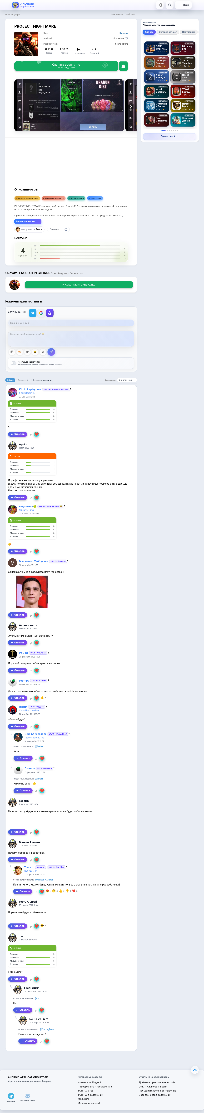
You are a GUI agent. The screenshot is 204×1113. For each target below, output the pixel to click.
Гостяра (24, 680)
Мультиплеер (77, 198)
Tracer (39, 229)
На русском (96, 198)
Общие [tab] (10, 380)
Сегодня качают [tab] (168, 32)
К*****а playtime (30, 389)
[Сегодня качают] (167, 130)
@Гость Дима (47, 1029)
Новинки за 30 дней (89, 1082)
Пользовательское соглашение (157, 1090)
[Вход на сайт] (160, 5)
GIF (27, 352)
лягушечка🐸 (27, 506)
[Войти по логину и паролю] (50, 313)
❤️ (36, 434)
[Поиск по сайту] (170, 5)
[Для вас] (163, 130)
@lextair (39, 746)
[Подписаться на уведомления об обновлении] (123, 66)
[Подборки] (175, 130)
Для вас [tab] (149, 32)
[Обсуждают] (171, 130)
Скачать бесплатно (66, 66)
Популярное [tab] (188, 32)
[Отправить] (51, 352)
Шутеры (16, 14)
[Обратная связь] (27, 1096)
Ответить (19, 434)
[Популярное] (169, 130)
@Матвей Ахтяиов (44, 879)
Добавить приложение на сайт (157, 1082)
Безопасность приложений (155, 1094)
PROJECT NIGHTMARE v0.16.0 (78, 284)
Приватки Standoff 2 (54, 198)
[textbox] (71, 339)
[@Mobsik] (11, 1096)
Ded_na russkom (35, 734)
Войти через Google (41, 313)
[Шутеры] (173, 130)
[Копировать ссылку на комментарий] (31, 435)
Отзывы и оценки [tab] (42, 380)
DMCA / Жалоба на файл (153, 1086)
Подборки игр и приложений (95, 1086)
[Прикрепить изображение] (12, 352)
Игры (7, 14)
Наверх (195, 1070)
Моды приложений (89, 1103)
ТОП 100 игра (85, 1090)
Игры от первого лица (28, 198)
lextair (23, 706)
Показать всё (168, 136)
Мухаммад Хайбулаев (33, 561)
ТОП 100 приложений (90, 1094)
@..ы (37, 998)
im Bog (23, 653)
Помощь (54, 229)
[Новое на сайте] (177, 130)
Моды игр (83, 1098)
